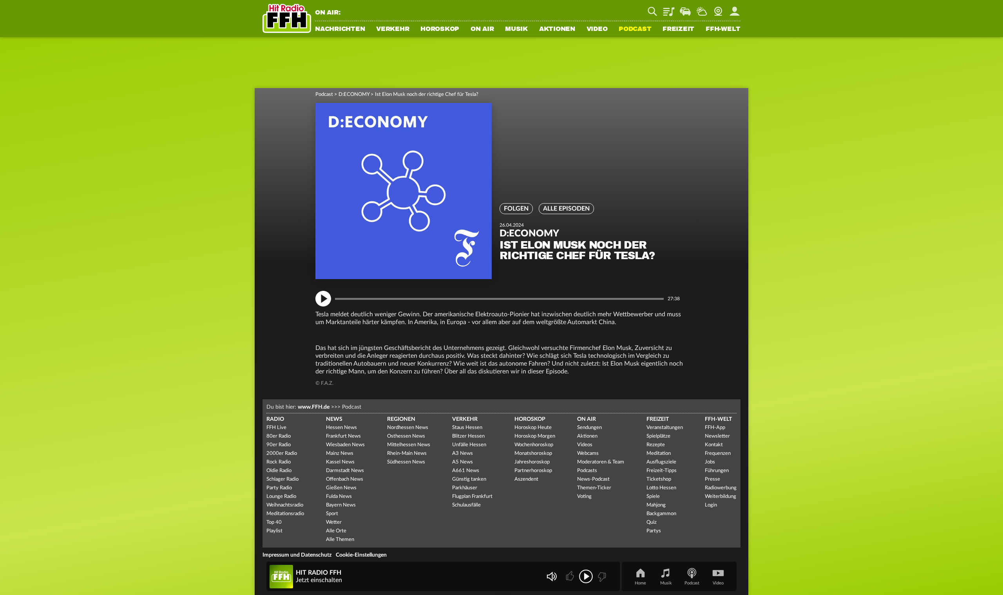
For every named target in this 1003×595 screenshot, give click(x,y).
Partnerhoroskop (533, 470)
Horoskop (439, 29)
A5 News (462, 462)
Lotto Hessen (661, 487)
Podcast (635, 29)
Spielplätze (658, 436)
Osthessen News (406, 436)
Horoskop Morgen (534, 436)
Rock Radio (278, 462)
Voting (584, 496)
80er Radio (278, 436)
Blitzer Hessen (468, 436)
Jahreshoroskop (532, 462)
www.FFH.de (314, 407)
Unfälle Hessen (469, 444)
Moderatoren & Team (600, 462)
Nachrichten (340, 29)
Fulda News (339, 496)
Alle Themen (340, 539)
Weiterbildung (720, 496)
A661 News (465, 470)
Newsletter (717, 436)
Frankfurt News (343, 436)
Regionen (401, 419)
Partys (653, 531)
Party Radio (279, 487)
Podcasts (587, 470)
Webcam (718, 8)
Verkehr (392, 29)
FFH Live (276, 427)
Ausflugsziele (661, 462)
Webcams (588, 453)
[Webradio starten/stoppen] (586, 576)
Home (640, 583)
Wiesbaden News (345, 444)
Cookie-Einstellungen (361, 555)
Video (597, 29)
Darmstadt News (345, 470)
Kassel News (340, 462)
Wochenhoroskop (533, 444)
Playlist (669, 8)
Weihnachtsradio (284, 505)
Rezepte (655, 444)
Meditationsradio (285, 513)
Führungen (717, 470)
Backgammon (661, 513)
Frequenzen (718, 453)
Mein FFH (734, 8)
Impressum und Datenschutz (297, 555)
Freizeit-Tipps (661, 470)
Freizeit (678, 29)
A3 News (462, 453)
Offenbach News (344, 479)
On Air (482, 29)
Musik (516, 29)
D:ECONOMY (354, 94)
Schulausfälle (466, 505)
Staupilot (685, 8)
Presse (712, 479)
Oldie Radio (278, 470)
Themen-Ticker (594, 487)
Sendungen (589, 427)
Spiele (653, 496)
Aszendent (526, 479)
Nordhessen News (407, 427)
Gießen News (341, 487)
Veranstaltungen (664, 427)
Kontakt (714, 444)
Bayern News (341, 505)
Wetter (702, 8)
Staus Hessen (467, 427)
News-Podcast (593, 479)
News (334, 419)
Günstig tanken (469, 479)
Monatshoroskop (533, 453)
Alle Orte (336, 531)
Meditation (658, 453)
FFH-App (715, 427)
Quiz (651, 522)
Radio (275, 419)
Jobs (710, 462)
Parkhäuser (464, 487)
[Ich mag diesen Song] (571, 576)
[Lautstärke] (551, 576)
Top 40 (274, 522)
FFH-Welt (723, 29)
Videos (584, 444)
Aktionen (557, 29)
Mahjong (656, 505)
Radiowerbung (721, 487)
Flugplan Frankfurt (472, 496)
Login (711, 505)
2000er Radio (281, 453)
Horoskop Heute (533, 427)
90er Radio (278, 444)
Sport (332, 513)
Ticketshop (658, 479)
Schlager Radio (282, 479)
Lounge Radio (281, 496)
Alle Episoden (566, 209)
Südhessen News (406, 462)
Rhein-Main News (407, 453)
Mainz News (339, 453)
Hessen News (341, 427)
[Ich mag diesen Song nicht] (601, 576)
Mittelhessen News (408, 444)
